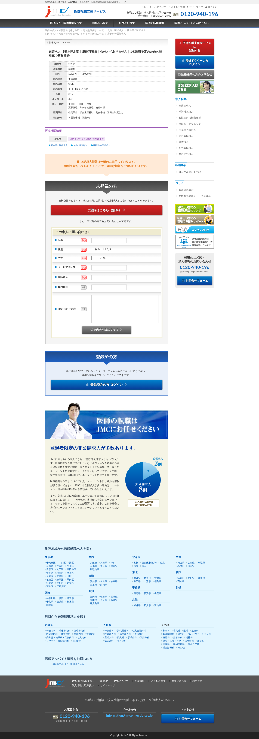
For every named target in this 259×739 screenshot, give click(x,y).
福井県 (137, 605)
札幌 (136, 563)
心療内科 (77, 641)
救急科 (166, 631)
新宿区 (49, 566)
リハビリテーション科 (199, 634)
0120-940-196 (199, 14)
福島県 (157, 581)
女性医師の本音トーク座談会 (195, 196)
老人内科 (81, 638)
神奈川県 (51, 598)
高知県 (180, 581)
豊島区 (60, 576)
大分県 (103, 600)
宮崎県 (114, 600)
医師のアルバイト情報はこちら (68, 664)
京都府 (93, 566)
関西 (91, 557)
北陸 (135, 599)
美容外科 (121, 641)
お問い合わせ (179, 681)
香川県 (191, 578)
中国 (178, 557)
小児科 (176, 631)
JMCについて (159, 7)
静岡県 (103, 585)
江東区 (49, 583)
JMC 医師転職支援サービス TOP (90, 681)
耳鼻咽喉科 (168, 634)
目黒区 (49, 569)
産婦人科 (109, 638)
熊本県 (93, 600)
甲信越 (136, 587)
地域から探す (100, 23)
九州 (91, 591)
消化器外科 (123, 631)
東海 (91, 576)
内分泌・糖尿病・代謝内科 (60, 638)
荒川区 (60, 583)
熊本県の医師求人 (59, 145)
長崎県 (114, 597)
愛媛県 (201, 578)
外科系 (107, 625)
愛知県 (93, 581)
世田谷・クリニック (190, 124)
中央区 (62, 563)
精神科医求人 (186, 112)
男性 (97, 249)
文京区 (70, 573)
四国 (178, 572)
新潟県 (147, 593)
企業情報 (139, 681)
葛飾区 (49, 586)
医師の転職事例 (154, 23)
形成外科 (132, 638)
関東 (47, 593)
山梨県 (157, 593)
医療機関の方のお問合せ (196, 74)
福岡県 (93, 597)
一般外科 (109, 631)
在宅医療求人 (186, 148)
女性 (108, 249)
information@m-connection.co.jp (129, 715)
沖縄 (178, 587)
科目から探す (127, 23)
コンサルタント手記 (190, 172)
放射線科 (177, 638)
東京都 (49, 557)
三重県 (93, 585)
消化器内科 (64, 631)
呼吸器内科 (52, 634)
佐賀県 (103, 597)
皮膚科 (195, 631)
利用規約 (197, 681)
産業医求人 (185, 106)
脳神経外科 (125, 634)
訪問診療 (189, 641)
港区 (71, 563)
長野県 (137, 593)
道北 (162, 563)
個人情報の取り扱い (83, 685)
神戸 (113, 563)
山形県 (147, 581)
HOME (144, 7)
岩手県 (147, 578)
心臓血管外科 (139, 631)
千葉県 (49, 602)
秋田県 (137, 581)
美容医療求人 (186, 136)
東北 (135, 572)
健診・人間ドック (172, 641)
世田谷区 (71, 569)
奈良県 (103, 566)
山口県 (191, 566)
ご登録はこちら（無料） (104, 210)
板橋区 (49, 580)
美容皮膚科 (179, 644)
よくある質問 (178, 7)
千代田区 (51, 563)
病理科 (166, 644)
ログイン (212, 7)
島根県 (180, 566)
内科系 (49, 625)
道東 (136, 566)
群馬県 (49, 605)
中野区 (49, 573)
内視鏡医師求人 (187, 130)
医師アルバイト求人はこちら (191, 23)
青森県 (137, 578)
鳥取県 (201, 563)
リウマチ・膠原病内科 (57, 641)
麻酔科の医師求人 (101, 145)
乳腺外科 (144, 638)
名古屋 (103, 581)
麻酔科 (166, 638)
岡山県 (180, 563)
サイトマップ (196, 7)
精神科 (189, 638)
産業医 (200, 641)
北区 (69, 576)
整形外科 (139, 634)
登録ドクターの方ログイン (196, 62)
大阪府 (93, 563)
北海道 (136, 557)
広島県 (191, 563)
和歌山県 (94, 569)
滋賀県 (114, 566)
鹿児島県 (94, 603)
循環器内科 (79, 631)
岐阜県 (114, 581)
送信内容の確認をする (105, 329)
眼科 (185, 631)
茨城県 (60, 602)
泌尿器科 (109, 641)
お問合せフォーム (196, 280)
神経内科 (78, 634)
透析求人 (184, 142)
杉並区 (60, 573)
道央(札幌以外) (149, 563)
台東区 (49, 576)
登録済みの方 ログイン (107, 384)
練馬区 (60, 580)
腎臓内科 (91, 634)
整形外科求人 (186, 154)
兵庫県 (103, 563)
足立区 (70, 583)
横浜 (61, 598)
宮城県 (157, 578)
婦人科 (120, 638)
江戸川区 (61, 586)
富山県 (157, 605)
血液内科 (65, 634)
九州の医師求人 (80, 145)
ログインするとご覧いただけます (87, 139)
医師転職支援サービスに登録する (196, 47)
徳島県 (180, 578)
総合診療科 (168, 648)
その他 (181, 648)
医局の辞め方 (186, 190)
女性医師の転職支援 (190, 118)
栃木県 (70, 602)
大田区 (60, 569)
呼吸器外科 (110, 634)
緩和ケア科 (193, 644)
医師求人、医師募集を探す (66, 23)
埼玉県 (70, 598)
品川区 (70, 566)
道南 (144, 566)
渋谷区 (60, 566)
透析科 (181, 634)
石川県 (147, 605)
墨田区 (70, 580)
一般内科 (51, 631)
